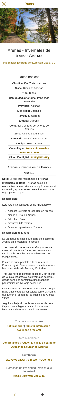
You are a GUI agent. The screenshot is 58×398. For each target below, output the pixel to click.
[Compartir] (15, 394)
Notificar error (15, 326)
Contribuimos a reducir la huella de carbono (29, 342)
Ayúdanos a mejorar (29, 330)
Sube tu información (38, 326)
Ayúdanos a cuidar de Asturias (29, 346)
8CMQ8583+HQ (40, 157)
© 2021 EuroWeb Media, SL (29, 376)
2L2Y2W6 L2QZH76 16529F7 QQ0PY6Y (29, 359)
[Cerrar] (4, 4)
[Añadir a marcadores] (42, 394)
